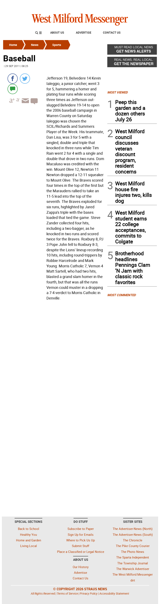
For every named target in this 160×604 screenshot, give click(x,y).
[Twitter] (25, 78)
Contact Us (112, 32)
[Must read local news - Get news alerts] (132, 50)
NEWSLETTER (123, 4)
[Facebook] (13, 78)
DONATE (146, 4)
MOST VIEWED (117, 92)
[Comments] (13, 89)
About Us (57, 32)
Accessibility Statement (114, 593)
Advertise (83, 32)
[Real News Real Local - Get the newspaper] (132, 63)
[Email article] (25, 104)
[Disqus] (54, 355)
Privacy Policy (89, 593)
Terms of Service (67, 593)
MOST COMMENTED (121, 295)
